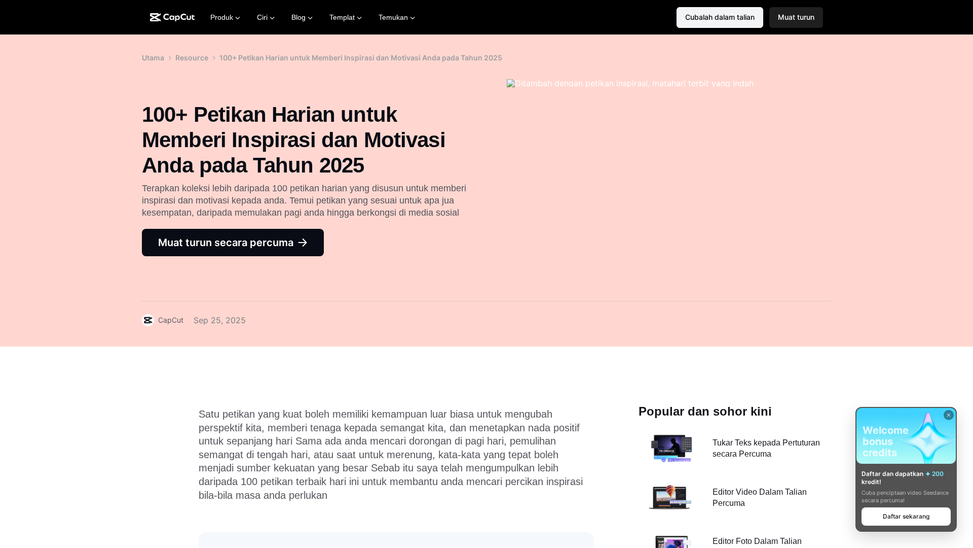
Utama (153, 57)
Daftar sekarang (906, 516)
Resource (191, 57)
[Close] (949, 415)
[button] (796, 17)
